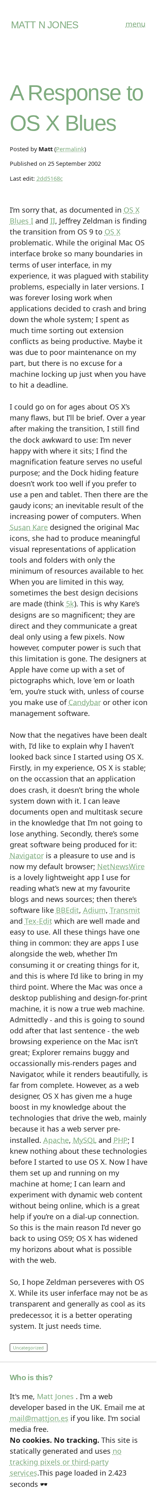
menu (135, 24)
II (52, 221)
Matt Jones (55, 1396)
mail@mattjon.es (39, 1418)
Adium (94, 910)
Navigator (27, 855)
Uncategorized (28, 1348)
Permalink (70, 149)
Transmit (125, 910)
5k (70, 603)
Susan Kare (29, 527)
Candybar (84, 702)
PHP (120, 1140)
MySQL (84, 1140)
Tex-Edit (38, 921)
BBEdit (67, 910)
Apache (56, 1140)
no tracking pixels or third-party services (66, 1462)
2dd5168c (49, 178)
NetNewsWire (121, 866)
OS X (113, 231)
